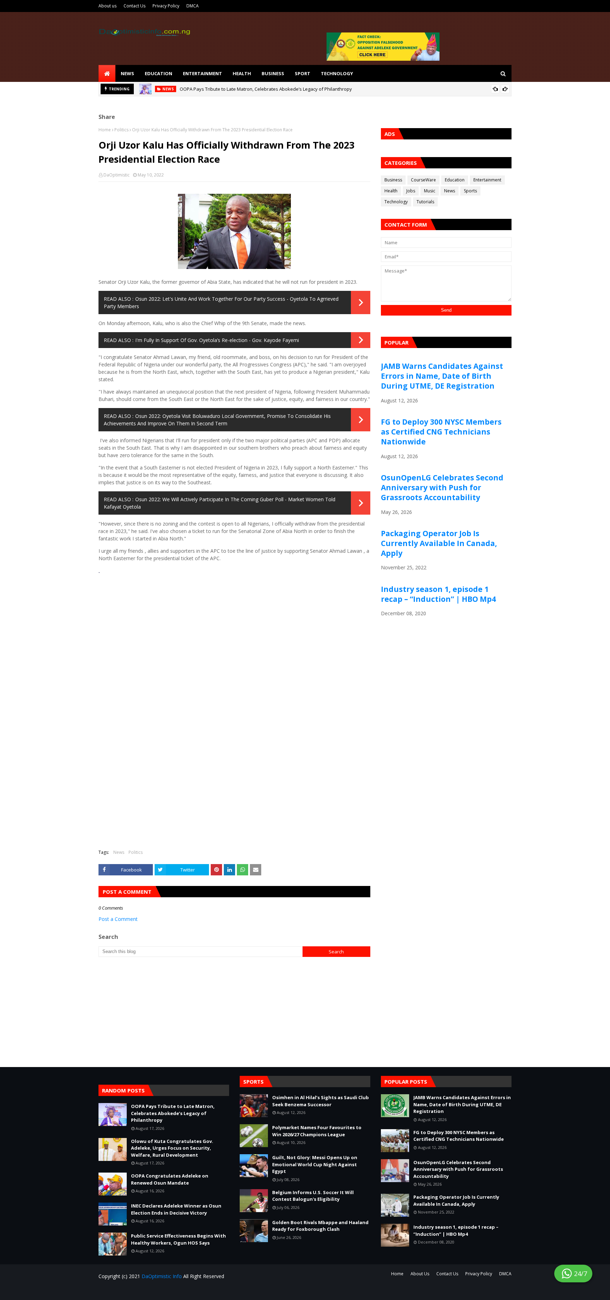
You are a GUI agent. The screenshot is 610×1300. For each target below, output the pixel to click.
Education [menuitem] (158, 73)
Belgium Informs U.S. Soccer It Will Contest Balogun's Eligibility (313, 1196)
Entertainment (487, 180)
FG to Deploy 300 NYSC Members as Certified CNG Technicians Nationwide (441, 432)
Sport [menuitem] (302, 73)
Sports (470, 191)
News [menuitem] (127, 73)
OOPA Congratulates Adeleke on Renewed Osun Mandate (169, 1179)
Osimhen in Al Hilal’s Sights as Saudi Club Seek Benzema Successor (320, 1101)
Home (104, 130)
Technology (396, 202)
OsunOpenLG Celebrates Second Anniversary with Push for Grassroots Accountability (442, 487)
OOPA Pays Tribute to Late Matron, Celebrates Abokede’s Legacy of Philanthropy (266, 89)
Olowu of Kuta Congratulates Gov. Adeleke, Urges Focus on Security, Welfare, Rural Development (172, 1148)
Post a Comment (118, 919)
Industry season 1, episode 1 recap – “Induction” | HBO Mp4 (438, 594)
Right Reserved (181, 1290)
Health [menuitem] (242, 73)
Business (393, 180)
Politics (121, 130)
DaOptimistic (116, 175)
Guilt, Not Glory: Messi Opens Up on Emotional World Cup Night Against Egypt (314, 1164)
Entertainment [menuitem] (202, 73)
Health (390, 191)
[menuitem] (106, 73)
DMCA (192, 6)
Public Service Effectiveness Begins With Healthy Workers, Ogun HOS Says (178, 1239)
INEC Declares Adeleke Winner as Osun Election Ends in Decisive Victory (176, 1209)
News (118, 852)
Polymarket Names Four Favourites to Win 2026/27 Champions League (316, 1131)
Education (455, 180)
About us (107, 6)
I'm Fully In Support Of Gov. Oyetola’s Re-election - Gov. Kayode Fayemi (217, 340)
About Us (420, 1274)
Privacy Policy (165, 6)
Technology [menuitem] (337, 73)
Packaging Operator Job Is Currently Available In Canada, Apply (439, 543)
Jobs (410, 191)
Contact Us (134, 6)
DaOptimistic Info (162, 1276)
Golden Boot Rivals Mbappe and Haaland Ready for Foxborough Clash (320, 1226)
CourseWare (423, 180)
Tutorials (425, 202)
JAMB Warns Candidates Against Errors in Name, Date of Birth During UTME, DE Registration (442, 376)
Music (429, 191)
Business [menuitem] (273, 73)
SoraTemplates (141, 1290)
